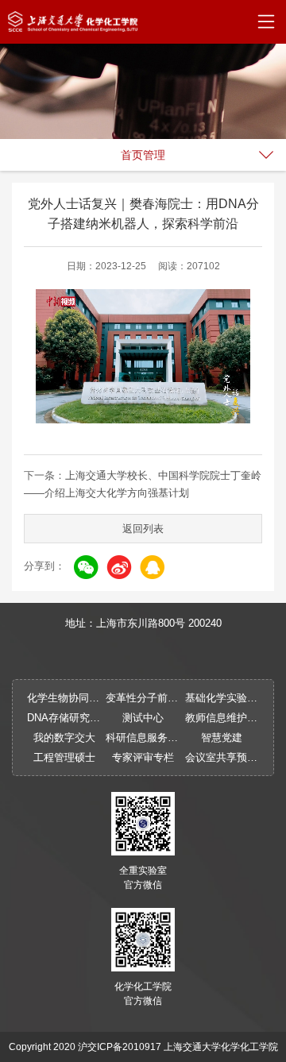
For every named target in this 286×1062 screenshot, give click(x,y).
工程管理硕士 (64, 757)
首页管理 (143, 155)
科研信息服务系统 (143, 737)
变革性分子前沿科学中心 (143, 698)
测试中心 (143, 718)
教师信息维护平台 (222, 718)
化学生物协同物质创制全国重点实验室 (64, 698)
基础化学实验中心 (222, 698)
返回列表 (143, 529)
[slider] (141, 411)
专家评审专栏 (143, 757)
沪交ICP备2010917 (119, 1046)
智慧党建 (221, 737)
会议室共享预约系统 (222, 757)
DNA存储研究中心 (64, 718)
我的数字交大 (64, 737)
